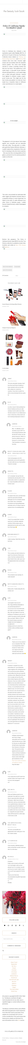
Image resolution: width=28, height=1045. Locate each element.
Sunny (10, 514)
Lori (9, 598)
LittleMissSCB (12, 840)
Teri (9, 548)
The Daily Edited (14, 989)
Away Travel (14, 962)
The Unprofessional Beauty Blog (14, 823)
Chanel (14, 968)
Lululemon (14, 973)
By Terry (14, 966)
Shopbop (14, 985)
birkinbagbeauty (13, 534)
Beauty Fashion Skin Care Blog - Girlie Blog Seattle (17, 452)
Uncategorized (14, 22)
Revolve (14, 981)
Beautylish (14, 964)
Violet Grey (14, 991)
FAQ (19, 1020)
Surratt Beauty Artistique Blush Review (12, 304)
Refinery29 (21, 58)
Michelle (11, 856)
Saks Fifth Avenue (21, 245)
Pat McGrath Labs (14, 979)
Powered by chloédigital (21, 1041)
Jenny (10, 378)
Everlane (14, 970)
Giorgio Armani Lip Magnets (9, 327)
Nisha (10, 570)
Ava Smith (11, 789)
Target (14, 987)
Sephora (7, 247)
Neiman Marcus (14, 975)
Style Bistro (13, 58)
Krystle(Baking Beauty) (16, 584)
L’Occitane (14, 972)
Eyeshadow (17, 266)
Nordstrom (14, 977)
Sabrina (14, 424)
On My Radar (5, 368)
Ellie (9, 402)
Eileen (10, 491)
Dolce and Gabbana (8, 266)
